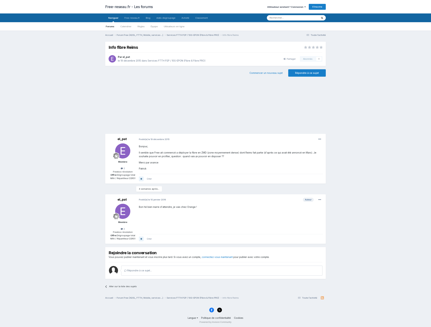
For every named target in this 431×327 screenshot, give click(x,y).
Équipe (154, 26)
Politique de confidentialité (216, 317)
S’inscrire (317, 6)
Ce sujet (310, 17)
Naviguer (113, 17)
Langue (192, 317)
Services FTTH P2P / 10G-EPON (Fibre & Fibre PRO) (177, 60)
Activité (185, 17)
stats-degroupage (165, 17)
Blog (148, 17)
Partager (290, 58)
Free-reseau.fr (132, 17)
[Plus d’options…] (319, 139)
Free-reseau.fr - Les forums (129, 7)
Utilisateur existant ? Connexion (285, 7)
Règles (141, 26)
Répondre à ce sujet (307, 72)
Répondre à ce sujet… (139, 270)
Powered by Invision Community (215, 322)
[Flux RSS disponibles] (322, 298)
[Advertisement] (215, 106)
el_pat (126, 56)
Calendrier (125, 26)
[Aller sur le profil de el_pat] (112, 59)
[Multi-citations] (141, 179)
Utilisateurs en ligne (174, 26)
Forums (110, 26)
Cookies (238, 317)
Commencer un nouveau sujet (266, 72)
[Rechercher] (322, 18)
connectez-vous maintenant (217, 257)
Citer (149, 178)
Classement (201, 17)
